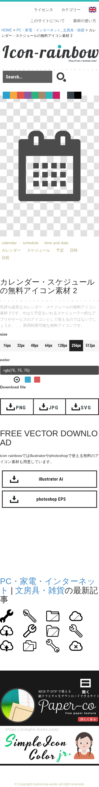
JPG (54, 407)
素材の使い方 (84, 20)
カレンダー (11, 250)
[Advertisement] (49, 543)
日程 (5, 257)
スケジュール (38, 250)
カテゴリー (71, 9)
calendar (9, 243)
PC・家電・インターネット (38, 30)
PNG (21, 407)
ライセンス (43, 9)
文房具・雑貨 (73, 30)
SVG (86, 407)
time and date (56, 243)
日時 (74, 250)
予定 (60, 250)
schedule (30, 243)
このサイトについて (47, 20)
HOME (6, 30)
